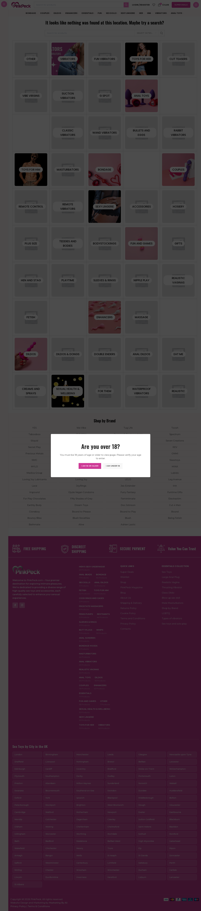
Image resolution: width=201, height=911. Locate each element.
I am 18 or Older (89, 466)
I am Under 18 (113, 466)
